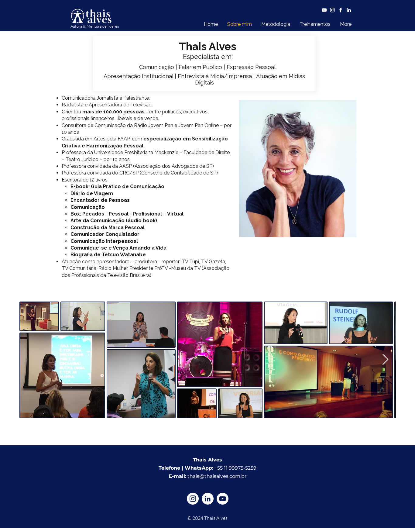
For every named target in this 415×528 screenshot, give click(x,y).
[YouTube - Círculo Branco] (222, 499)
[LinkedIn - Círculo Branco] (208, 499)
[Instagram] (332, 10)
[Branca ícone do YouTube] (324, 10)
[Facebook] (341, 10)
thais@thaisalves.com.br (216, 476)
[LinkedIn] (349, 10)
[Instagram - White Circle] (193, 499)
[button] (315, 24)
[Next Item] (385, 360)
